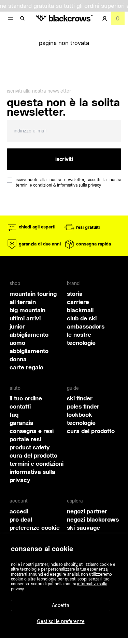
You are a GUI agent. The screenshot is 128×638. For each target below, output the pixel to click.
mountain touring (33, 293)
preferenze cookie (35, 527)
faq (14, 414)
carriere (78, 302)
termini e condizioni (34, 185)
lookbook (79, 414)
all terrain (23, 302)
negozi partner (87, 511)
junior (17, 326)
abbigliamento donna (29, 355)
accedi (19, 511)
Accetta (60, 605)
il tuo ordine (26, 398)
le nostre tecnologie (81, 338)
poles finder (83, 406)
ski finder (80, 398)
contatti (20, 406)
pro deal (21, 519)
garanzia (21, 422)
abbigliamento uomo (29, 338)
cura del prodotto (33, 455)
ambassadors (85, 326)
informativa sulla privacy (79, 185)
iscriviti (64, 159)
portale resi (25, 439)
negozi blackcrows (93, 519)
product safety (30, 447)
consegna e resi (32, 431)
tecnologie (81, 422)
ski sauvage (83, 527)
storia (75, 293)
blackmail (80, 310)
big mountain (27, 310)
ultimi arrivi (25, 318)
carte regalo (26, 367)
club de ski (82, 318)
